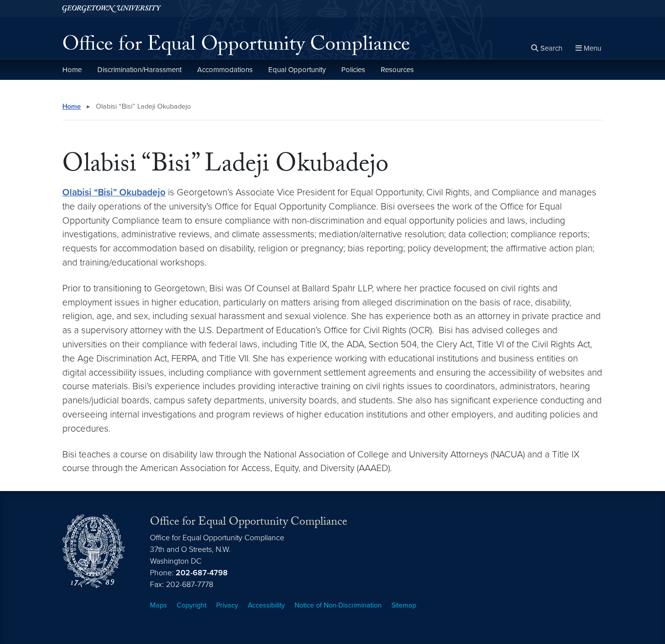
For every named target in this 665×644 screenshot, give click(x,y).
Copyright (191, 605)
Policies (353, 69)
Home (72, 69)
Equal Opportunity (297, 69)
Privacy (227, 605)
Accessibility (266, 605)
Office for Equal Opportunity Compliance (236, 47)
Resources (397, 69)
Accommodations (225, 69)
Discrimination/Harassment (139, 69)
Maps (158, 605)
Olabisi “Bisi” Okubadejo (114, 192)
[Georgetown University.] (111, 8)
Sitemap (403, 605)
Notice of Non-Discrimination (338, 605)
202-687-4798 (202, 573)
